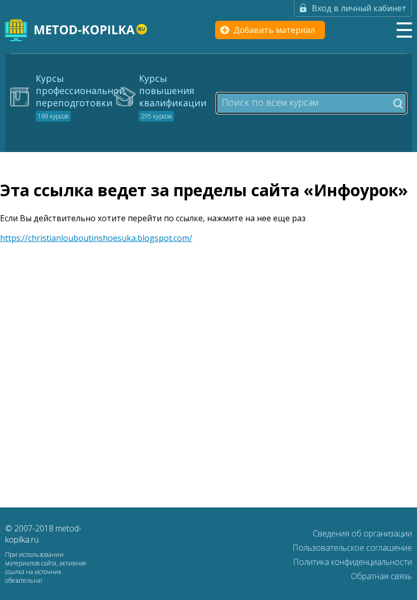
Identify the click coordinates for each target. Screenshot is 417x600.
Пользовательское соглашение (352, 547)
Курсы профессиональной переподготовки (80, 96)
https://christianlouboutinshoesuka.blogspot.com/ (96, 238)
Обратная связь (381, 576)
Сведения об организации (362, 533)
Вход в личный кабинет (359, 8)
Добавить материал (274, 30)
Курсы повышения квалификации (172, 96)
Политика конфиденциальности (352, 561)
